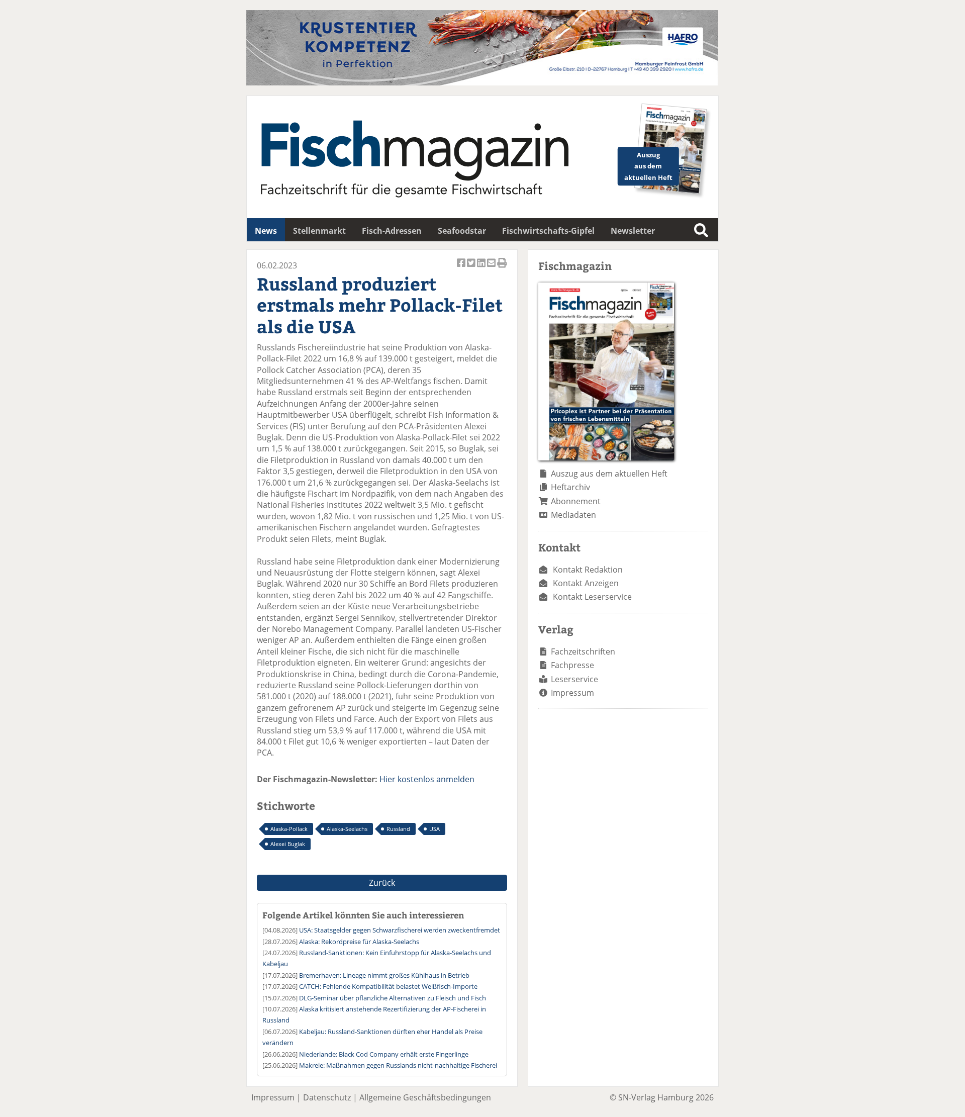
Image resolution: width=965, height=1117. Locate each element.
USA (434, 828)
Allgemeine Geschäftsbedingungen (425, 1097)
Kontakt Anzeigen (586, 583)
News (266, 230)
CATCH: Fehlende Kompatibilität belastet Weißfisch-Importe (388, 986)
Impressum (572, 692)
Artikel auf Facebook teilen (462, 268)
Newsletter (633, 230)
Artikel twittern (472, 268)
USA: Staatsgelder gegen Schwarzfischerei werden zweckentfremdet (399, 930)
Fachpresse (572, 665)
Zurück (382, 882)
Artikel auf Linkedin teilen (482, 268)
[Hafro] (482, 82)
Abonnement (576, 501)
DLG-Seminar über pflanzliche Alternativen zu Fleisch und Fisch (392, 997)
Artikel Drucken (502, 268)
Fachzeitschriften (583, 651)
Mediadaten (573, 514)
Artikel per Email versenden (492, 268)
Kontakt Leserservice (592, 596)
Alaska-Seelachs (347, 828)
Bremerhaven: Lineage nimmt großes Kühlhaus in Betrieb (384, 975)
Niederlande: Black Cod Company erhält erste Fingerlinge (383, 1054)
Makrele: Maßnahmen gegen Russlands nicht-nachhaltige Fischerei (398, 1065)
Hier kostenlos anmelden (426, 779)
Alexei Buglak (287, 844)
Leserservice (574, 679)
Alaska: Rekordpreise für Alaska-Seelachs (359, 941)
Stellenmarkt (319, 230)
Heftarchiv (570, 487)
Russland (398, 828)
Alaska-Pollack (289, 828)
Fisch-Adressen (392, 230)
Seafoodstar (462, 230)
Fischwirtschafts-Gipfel (548, 230)
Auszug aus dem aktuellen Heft (609, 473)
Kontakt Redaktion (588, 569)
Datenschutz (327, 1097)
